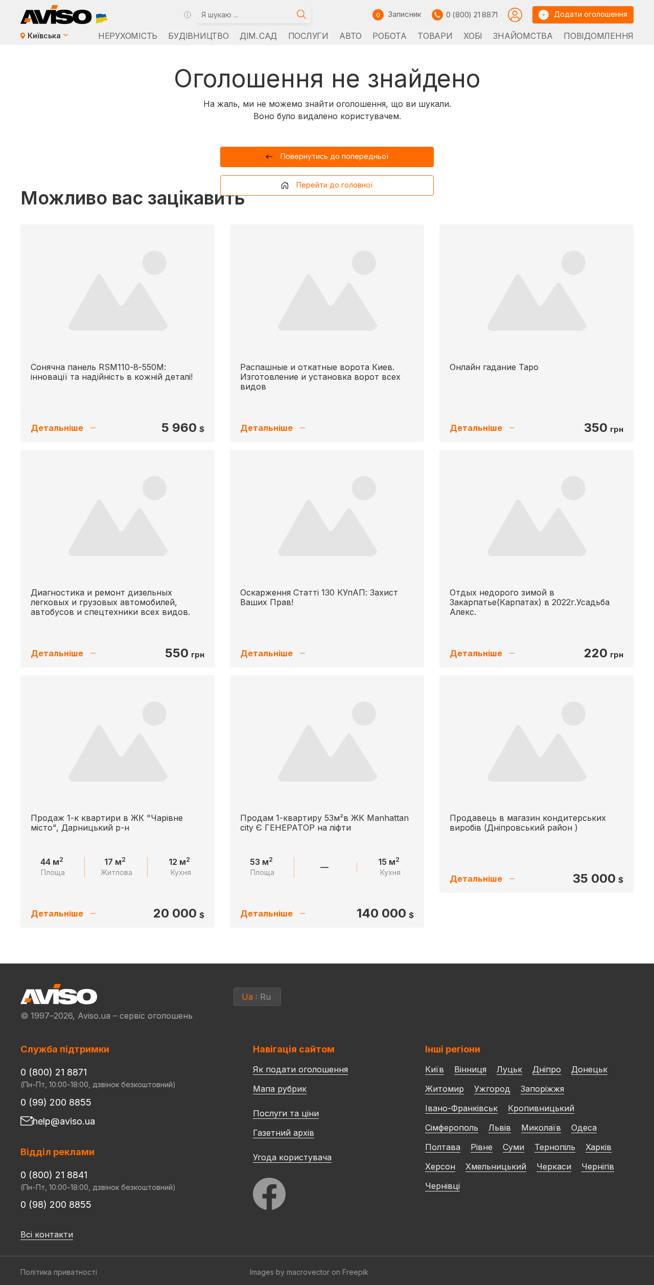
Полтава (442, 1147)
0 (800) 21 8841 (53, 1174)
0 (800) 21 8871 (472, 14)
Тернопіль (554, 1147)
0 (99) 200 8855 (55, 1102)
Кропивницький (541, 1108)
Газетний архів (283, 1133)
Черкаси (553, 1166)
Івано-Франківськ (461, 1108)
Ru (265, 997)
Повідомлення (599, 36)
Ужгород (492, 1089)
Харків (599, 1147)
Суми (513, 1147)
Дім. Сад (258, 36)
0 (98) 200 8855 (55, 1204)
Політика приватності (58, 1272)
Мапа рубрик (280, 1089)
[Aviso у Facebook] (320, 1191)
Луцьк (509, 1069)
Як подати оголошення (300, 1069)
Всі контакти (46, 1234)
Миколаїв (541, 1127)
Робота (389, 36)
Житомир (444, 1089)
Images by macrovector (290, 1272)
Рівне (482, 1147)
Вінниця (470, 1069)
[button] (327, 157)
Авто (350, 36)
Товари (434, 36)
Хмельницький (495, 1166)
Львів (499, 1127)
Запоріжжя (542, 1089)
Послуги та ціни (286, 1112)
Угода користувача (292, 1156)
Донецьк (589, 1069)
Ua (247, 997)
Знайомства (522, 36)
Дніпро (546, 1069)
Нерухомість (127, 36)
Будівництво (198, 36)
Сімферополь (451, 1127)
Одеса (584, 1127)
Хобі (472, 36)
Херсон (440, 1166)
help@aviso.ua (64, 1121)
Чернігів (597, 1166)
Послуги (308, 36)
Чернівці (442, 1186)
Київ (434, 1069)
